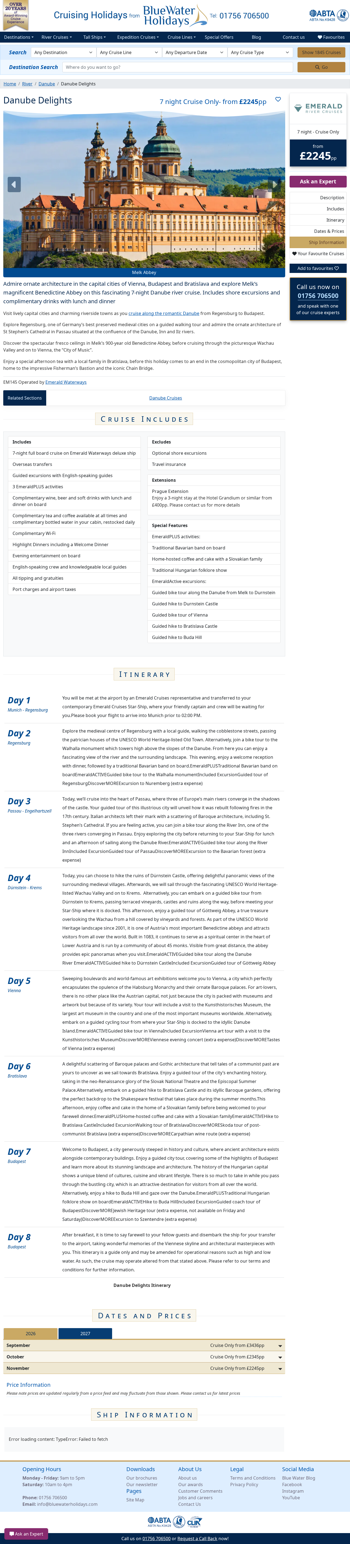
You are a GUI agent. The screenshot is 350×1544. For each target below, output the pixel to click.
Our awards (190, 1484)
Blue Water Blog (298, 1478)
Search (18, 52)
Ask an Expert (28, 1534)
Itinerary (335, 220)
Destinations (17, 37)
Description (332, 198)
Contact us (294, 37)
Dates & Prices (329, 231)
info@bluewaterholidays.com (67, 1504)
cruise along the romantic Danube (164, 313)
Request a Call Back (197, 1539)
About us (187, 1478)
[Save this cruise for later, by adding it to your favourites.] (276, 101)
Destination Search (33, 67)
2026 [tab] (31, 1334)
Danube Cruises (165, 398)
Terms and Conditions (253, 1478)
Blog (256, 37)
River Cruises (55, 37)
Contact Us (189, 1504)
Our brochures (141, 1478)
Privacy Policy (244, 1484)
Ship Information (326, 242)
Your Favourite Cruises (320, 254)
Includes (335, 209)
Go (324, 67)
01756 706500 (318, 295)
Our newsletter (142, 1484)
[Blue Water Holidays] (175, 15)
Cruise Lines (180, 37)
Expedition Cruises (136, 37)
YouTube (291, 1498)
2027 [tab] (85, 1334)
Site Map (135, 1500)
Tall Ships (93, 37)
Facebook (292, 1484)
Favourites (333, 37)
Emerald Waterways (66, 382)
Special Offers (219, 37)
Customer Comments (200, 1491)
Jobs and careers (195, 1498)
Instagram (293, 1491)
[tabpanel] (144, 1357)
